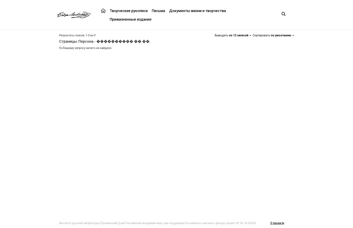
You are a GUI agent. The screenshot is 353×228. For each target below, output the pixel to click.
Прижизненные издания (130, 19)
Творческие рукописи (129, 11)
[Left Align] (283, 14)
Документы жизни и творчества (197, 11)
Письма (158, 11)
